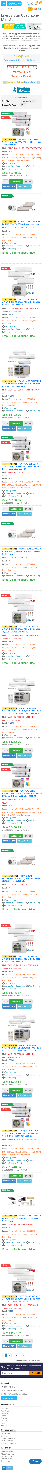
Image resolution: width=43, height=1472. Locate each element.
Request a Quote (9, 1398)
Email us (4, 1436)
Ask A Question (24, 186)
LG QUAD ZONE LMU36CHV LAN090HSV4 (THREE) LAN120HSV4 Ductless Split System (21, 1218)
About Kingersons (7, 1454)
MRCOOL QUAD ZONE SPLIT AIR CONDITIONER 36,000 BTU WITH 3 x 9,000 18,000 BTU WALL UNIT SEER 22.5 (21, 1048)
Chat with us (5, 1434)
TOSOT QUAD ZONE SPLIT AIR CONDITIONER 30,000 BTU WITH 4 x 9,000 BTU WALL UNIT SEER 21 (21, 302)
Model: (4, 148)
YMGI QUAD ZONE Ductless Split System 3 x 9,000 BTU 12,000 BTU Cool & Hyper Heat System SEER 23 (22, 466)
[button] (35, 9)
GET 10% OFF (35, 1373)
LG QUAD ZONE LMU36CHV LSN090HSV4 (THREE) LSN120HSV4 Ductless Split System (21, 551)
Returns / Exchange (8, 1459)
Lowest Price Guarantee (15, 166)
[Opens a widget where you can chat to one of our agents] (35, 1465)
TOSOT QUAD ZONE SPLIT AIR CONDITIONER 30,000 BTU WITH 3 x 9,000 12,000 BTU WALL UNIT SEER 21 (21, 629)
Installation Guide (7, 1451)
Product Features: (9, 155)
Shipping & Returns (8, 1438)
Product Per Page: (9, 105)
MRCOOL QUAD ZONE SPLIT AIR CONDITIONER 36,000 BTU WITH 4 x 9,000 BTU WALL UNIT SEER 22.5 (21, 383)
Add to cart (16, 182)
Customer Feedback (8, 1443)
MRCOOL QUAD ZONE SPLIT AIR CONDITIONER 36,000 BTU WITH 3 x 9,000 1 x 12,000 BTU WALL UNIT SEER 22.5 (21, 711)
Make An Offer (9, 186)
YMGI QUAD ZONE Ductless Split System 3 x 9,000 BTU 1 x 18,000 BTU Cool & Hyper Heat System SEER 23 (22, 1133)
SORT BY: (5, 101)
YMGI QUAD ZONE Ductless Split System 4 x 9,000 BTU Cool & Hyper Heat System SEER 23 (21, 142)
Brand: (4, 151)
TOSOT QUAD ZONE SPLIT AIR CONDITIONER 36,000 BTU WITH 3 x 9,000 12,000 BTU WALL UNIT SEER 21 (21, 1298)
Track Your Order (7, 1441)
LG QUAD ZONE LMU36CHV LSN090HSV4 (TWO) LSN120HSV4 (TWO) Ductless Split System (21, 878)
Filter (9, 1468)
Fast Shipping (34, 166)
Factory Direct (10, 163)
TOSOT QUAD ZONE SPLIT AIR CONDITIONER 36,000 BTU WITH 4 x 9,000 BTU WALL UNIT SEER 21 (21, 959)
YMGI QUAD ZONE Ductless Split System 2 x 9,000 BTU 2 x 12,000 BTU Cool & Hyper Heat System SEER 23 (22, 793)
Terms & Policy (6, 1456)
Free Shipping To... (12, 169)
